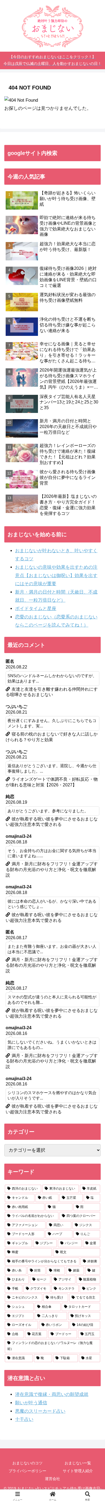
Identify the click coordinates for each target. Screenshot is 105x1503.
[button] (94, 988)
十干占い (24, 1419)
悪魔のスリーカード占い (40, 1411)
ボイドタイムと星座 (35, 608)
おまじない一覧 (78, 1463)
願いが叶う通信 (31, 1402)
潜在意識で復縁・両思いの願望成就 (51, 1394)
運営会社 (52, 1478)
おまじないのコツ (27, 1463)
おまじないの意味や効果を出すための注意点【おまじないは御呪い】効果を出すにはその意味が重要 (56, 575)
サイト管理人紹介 (78, 1471)
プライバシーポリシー (27, 1471)
